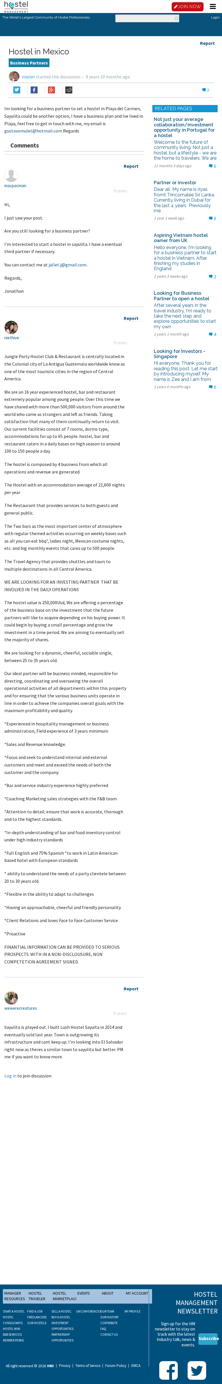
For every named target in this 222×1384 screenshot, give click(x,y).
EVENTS (83, 1293)
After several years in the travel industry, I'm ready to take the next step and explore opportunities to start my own (185, 316)
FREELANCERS (37, 1317)
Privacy (65, 1365)
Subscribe (208, 1338)
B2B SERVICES (12, 1335)
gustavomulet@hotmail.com (33, 131)
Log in (10, 1076)
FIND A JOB (34, 1311)
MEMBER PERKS (13, 1340)
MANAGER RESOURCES (14, 1296)
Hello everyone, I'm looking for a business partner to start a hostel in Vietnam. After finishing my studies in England (185, 258)
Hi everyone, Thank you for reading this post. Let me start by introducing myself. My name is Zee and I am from (186, 371)
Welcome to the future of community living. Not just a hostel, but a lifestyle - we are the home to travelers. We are (185, 150)
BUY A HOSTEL (60, 1317)
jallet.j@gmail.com (67, 265)
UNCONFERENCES (88, 1311)
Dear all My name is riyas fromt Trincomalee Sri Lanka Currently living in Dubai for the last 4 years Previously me (184, 200)
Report (207, 43)
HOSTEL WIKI (11, 1329)
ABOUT (108, 1293)
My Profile (132, 1311)
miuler (28, 77)
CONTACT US (109, 1335)
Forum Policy (115, 1365)
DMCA (135, 1365)
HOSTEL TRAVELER (37, 1296)
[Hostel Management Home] (16, 6)
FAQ (103, 1329)
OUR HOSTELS (36, 1323)
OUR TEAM (107, 1311)
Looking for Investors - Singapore (179, 354)
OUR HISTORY (109, 1317)
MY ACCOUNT (137, 1293)
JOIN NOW (189, 6)
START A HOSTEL (14, 1311)
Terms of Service (87, 1365)
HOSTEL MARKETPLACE (65, 1296)
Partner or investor (175, 182)
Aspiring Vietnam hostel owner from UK (181, 238)
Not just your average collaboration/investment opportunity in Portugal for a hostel (184, 127)
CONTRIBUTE (109, 1323)
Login (215, 17)
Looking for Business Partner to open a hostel (181, 295)
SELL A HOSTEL (61, 1311)
